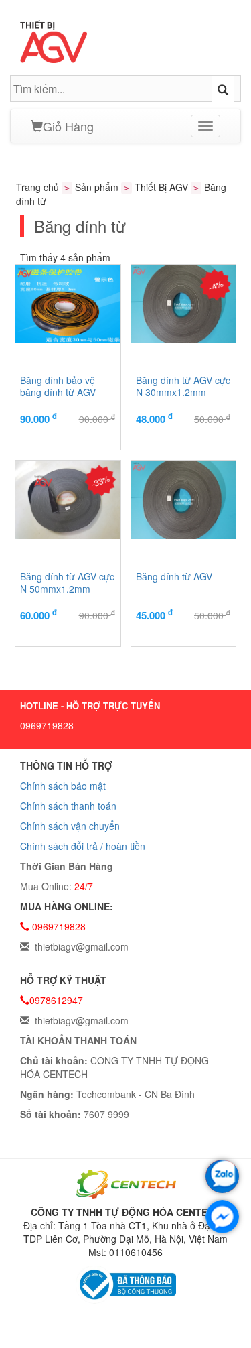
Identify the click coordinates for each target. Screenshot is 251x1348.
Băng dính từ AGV (174, 576)
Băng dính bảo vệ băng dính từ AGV (58, 386)
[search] (223, 89)
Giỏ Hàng (68, 126)
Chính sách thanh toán (68, 805)
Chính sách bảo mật (63, 785)
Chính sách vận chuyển (70, 826)
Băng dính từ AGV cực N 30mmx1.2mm (183, 386)
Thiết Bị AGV (161, 187)
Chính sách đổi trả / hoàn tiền (82, 846)
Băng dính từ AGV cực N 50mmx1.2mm (67, 582)
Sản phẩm (96, 187)
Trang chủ (37, 187)
